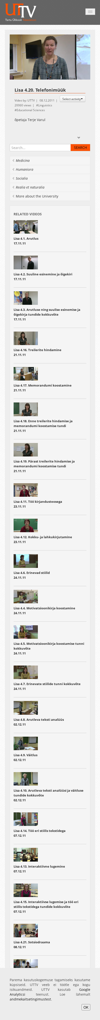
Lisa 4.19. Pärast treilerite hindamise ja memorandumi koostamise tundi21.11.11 (44, 466)
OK (85, 1007)
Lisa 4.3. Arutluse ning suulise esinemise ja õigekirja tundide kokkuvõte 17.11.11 (47, 314)
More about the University (37, 196)
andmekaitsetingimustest (30, 999)
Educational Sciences (31, 110)
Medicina (23, 160)
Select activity (71, 99)
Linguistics (45, 105)
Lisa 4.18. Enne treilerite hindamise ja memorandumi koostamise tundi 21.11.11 (43, 426)
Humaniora (24, 169)
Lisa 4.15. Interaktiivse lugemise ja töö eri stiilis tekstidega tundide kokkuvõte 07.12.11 (46, 907)
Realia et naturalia (30, 187)
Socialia (22, 178)
